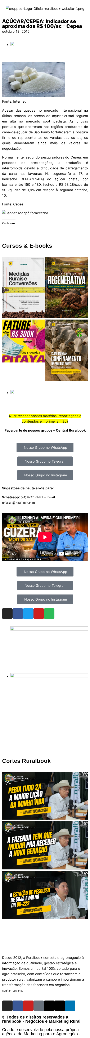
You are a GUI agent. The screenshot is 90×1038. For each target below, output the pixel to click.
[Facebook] (18, 613)
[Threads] (49, 1006)
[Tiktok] (38, 1006)
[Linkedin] (70, 1006)
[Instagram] (7, 613)
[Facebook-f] (18, 1006)
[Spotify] (49, 613)
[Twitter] (28, 613)
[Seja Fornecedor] (25, 213)
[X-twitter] (59, 1006)
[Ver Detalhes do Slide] (49, 629)
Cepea (18, 204)
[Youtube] (38, 613)
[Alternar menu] (45, 945)
